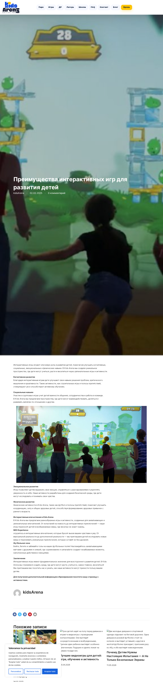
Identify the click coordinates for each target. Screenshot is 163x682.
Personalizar (16, 671)
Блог (115, 7)
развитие (30, 377)
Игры (51, 7)
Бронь (126, 7)
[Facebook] (15, 614)
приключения (50, 540)
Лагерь (70, 7)
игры (92, 371)
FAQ (93, 7)
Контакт (104, 7)
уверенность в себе (22, 493)
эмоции (53, 490)
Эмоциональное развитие (25, 486)
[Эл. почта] (35, 614)
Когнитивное (19, 377)
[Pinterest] (30, 614)
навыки (58, 368)
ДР (60, 7)
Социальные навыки (23, 392)
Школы (82, 7)
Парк (41, 7)
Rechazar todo (33, 671)
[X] (20, 614)
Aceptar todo (49, 671)
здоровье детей (47, 508)
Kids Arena (20, 399)
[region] (33, 660)
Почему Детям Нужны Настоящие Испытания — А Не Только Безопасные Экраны (127, 656)
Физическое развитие (24, 502)
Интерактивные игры (23, 365)
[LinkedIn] (25, 614)
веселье (65, 527)
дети (33, 371)
